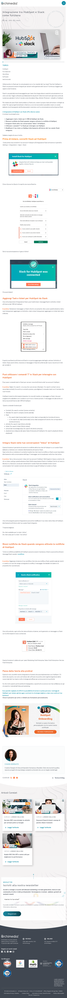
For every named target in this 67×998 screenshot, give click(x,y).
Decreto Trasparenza (34, 995)
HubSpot (5, 69)
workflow (20, 554)
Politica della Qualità (58, 993)
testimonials (7, 79)
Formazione (6, 71)
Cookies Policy (25, 993)
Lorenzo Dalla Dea (17, 817)
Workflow (6, 74)
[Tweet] (11, 778)
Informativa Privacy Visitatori (11, 993)
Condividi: (6, 778)
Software (5, 77)
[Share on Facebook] (17, 778)
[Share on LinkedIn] (14, 778)
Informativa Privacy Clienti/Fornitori (41, 993)
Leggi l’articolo (13, 827)
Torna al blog (59, 778)
